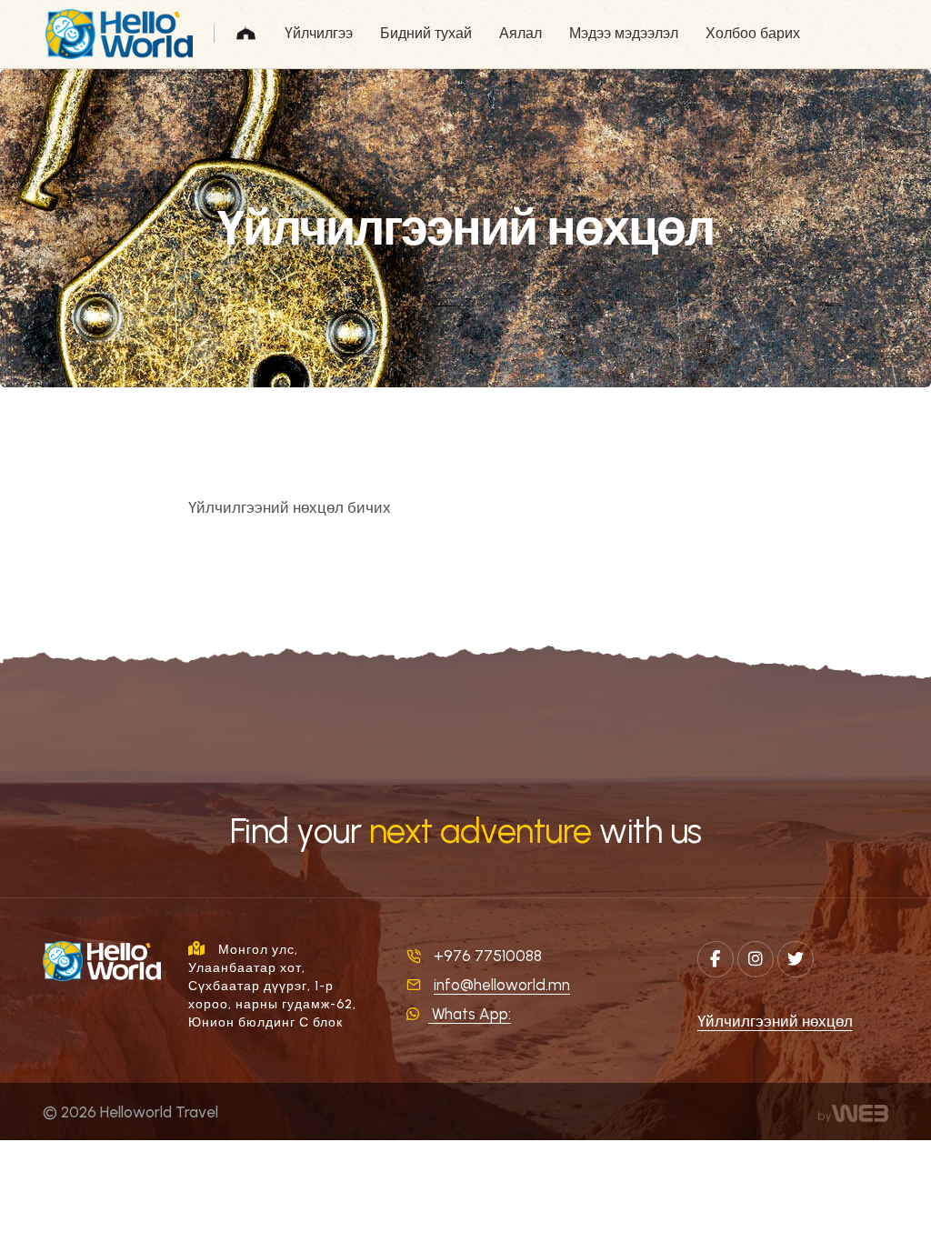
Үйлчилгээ (319, 33)
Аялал (520, 33)
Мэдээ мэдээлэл (623, 33)
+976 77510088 (488, 956)
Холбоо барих (753, 33)
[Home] (246, 34)
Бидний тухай (426, 33)
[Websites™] (853, 1112)
